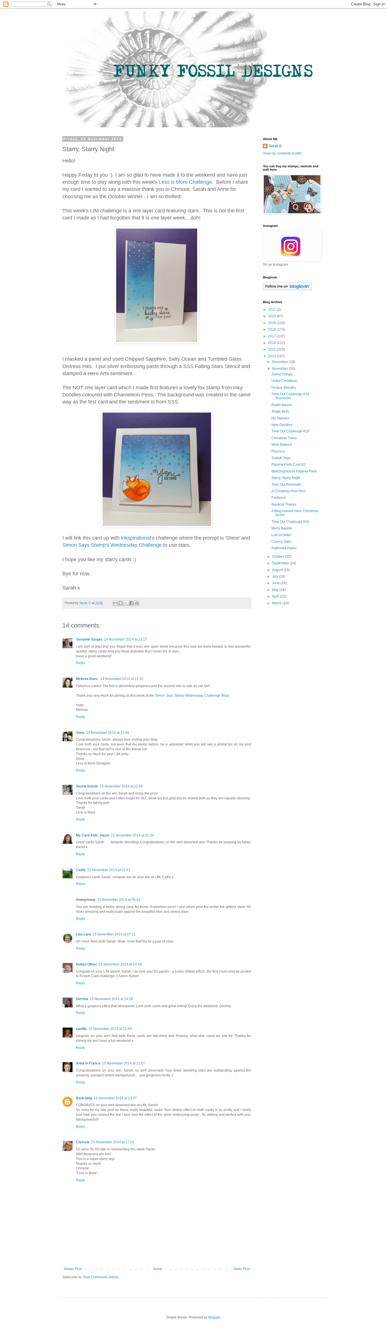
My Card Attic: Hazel (92, 835)
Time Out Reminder (286, 485)
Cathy (81, 870)
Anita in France (88, 1063)
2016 (272, 343)
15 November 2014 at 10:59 (120, 964)
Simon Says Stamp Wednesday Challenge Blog (191, 696)
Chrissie (83, 1142)
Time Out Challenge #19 (290, 431)
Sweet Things (281, 374)
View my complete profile (282, 153)
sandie (81, 1029)
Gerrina (82, 999)
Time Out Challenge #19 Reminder (290, 396)
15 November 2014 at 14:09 (111, 999)
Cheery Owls (281, 542)
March (277, 603)
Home (157, 1269)
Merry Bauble (281, 528)
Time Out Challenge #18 (290, 522)
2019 (272, 323)
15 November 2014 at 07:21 (114, 934)
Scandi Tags (280, 458)
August (278, 570)
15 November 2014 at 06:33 (118, 900)
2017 (272, 336)
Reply (80, 663)
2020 (272, 316)
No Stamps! (280, 418)
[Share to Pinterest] (137, 603)
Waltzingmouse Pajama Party (294, 471)
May (275, 590)
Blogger (214, 1317)
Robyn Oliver (86, 964)
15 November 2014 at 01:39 (132, 835)
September (281, 563)
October (278, 557)
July (275, 576)
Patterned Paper (284, 548)
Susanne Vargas (89, 639)
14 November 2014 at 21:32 (121, 679)
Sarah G (275, 146)
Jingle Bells (280, 411)
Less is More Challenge (185, 182)
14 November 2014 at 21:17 (125, 639)
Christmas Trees (284, 438)
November (280, 369)
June (276, 583)
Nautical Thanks (283, 504)
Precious (278, 451)
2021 (272, 310)
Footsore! (278, 498)
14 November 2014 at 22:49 (107, 733)
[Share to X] (126, 603)
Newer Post (73, 1269)
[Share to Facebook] (131, 603)
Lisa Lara (83, 934)
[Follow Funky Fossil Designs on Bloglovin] (287, 289)
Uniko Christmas (284, 381)
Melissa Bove (87, 679)
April (276, 596)
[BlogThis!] (121, 603)
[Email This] (115, 603)
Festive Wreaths (283, 388)
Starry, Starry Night (285, 478)
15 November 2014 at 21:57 (123, 1063)
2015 (272, 349)
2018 (272, 329)
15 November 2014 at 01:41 (108, 870)
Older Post (241, 1269)
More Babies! (281, 445)
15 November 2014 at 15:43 (109, 1029)
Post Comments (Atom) (101, 1277)
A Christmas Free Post (288, 491)
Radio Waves (281, 405)
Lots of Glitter (281, 535)
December (280, 362)
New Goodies (281, 425)
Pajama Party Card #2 (288, 464)
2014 (272, 356)
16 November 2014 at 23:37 (115, 1098)
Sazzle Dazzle (87, 786)
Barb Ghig (84, 1098)
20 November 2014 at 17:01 (112, 1142)
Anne (80, 733)
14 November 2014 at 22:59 (121, 786)
